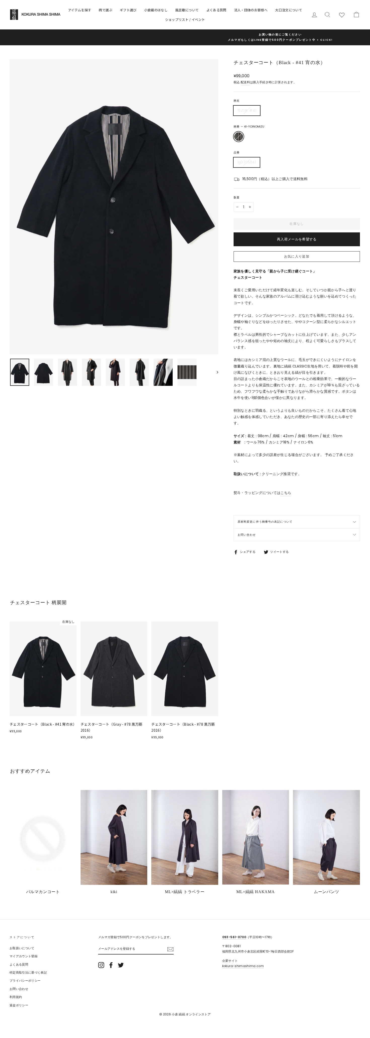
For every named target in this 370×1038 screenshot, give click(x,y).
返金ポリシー (19, 1005)
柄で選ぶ (105, 10)
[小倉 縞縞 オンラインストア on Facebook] (111, 965)
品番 (237, 152)
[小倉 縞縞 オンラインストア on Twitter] (121, 965)
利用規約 (16, 997)
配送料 (245, 82)
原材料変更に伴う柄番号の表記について (265, 522)
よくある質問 (216, 10)
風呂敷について (187, 10)
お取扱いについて (22, 948)
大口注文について (288, 10)
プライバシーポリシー (25, 981)
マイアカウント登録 (24, 956)
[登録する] (170, 949)
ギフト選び (128, 10)
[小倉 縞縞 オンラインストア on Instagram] (101, 965)
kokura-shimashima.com (243, 966)
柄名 (237, 101)
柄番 (249, 126)
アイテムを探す (79, 10)
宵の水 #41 (246, 110)
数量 (237, 197)
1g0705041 (246, 162)
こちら (285, 492)
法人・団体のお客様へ (251, 10)
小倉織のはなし (156, 10)
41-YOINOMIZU (239, 137)
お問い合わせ (247, 535)
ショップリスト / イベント (185, 19)
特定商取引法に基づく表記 (28, 973)
